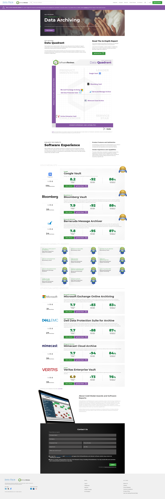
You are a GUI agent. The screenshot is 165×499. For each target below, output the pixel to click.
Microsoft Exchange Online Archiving (89, 296)
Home (45, 14)
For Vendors (139, 2)
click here (60, 388)
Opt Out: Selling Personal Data (130, 493)
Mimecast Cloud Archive (80, 346)
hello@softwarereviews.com (110, 467)
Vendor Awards (132, 2)
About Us (126, 2)
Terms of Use (59, 456)
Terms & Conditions (128, 489)
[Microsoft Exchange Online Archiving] (50, 296)
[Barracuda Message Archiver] (50, 222)
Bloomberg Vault (75, 197)
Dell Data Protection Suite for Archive (89, 320)
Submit (113, 464)
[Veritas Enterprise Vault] (50, 369)
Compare (121, 2)
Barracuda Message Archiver (83, 221)
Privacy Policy (68, 456)
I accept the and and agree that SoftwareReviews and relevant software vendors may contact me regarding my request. (81, 457)
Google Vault (72, 173)
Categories (115, 2)
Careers (125, 485)
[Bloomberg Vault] (50, 197)
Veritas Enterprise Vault (80, 369)
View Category (49, 30)
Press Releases (127, 487)
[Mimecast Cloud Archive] (50, 345)
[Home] (22, 2)
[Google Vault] (50, 175)
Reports (86, 487)
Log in (85, 483)
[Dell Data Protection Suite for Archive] (50, 320)
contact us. (86, 7)
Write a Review (157, 2)
